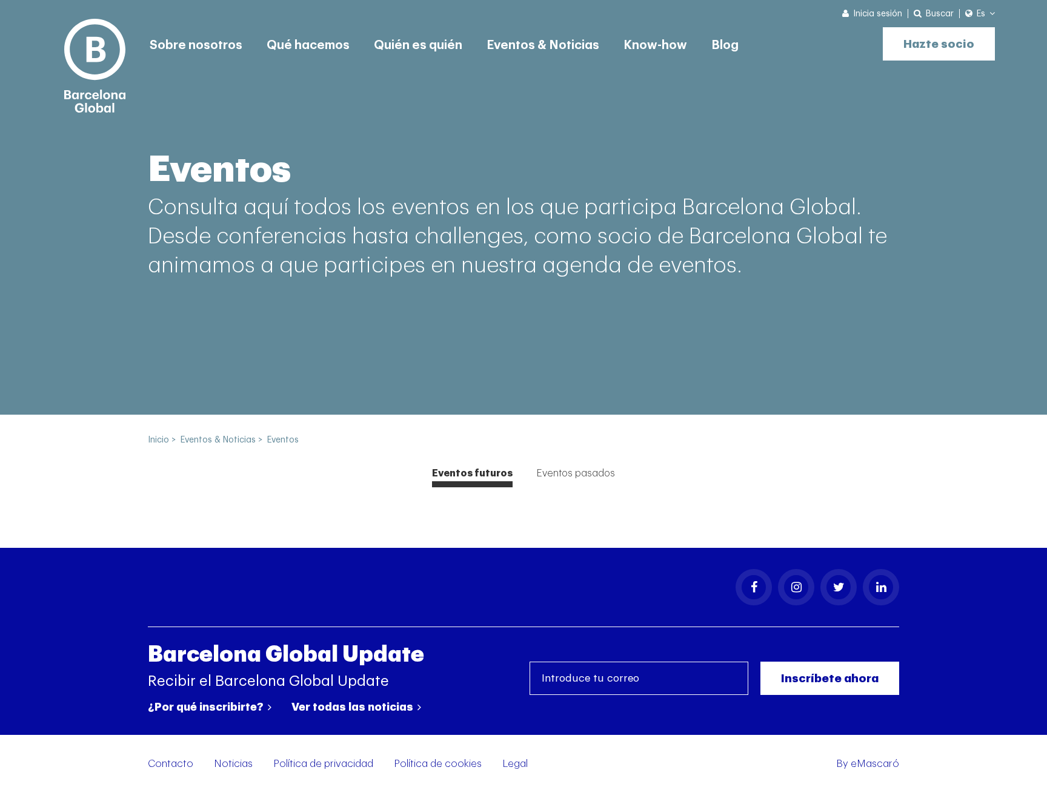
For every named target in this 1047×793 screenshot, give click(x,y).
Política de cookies (438, 763)
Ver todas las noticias (353, 707)
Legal (515, 763)
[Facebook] (754, 587)
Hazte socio (938, 44)
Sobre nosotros (196, 45)
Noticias (233, 763)
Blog (725, 45)
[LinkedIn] (881, 587)
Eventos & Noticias (543, 45)
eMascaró (875, 763)
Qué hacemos (308, 45)
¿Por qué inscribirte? (207, 707)
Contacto (170, 763)
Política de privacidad (323, 763)
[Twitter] (838, 587)
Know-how (655, 45)
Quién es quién (418, 45)
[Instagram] (796, 587)
